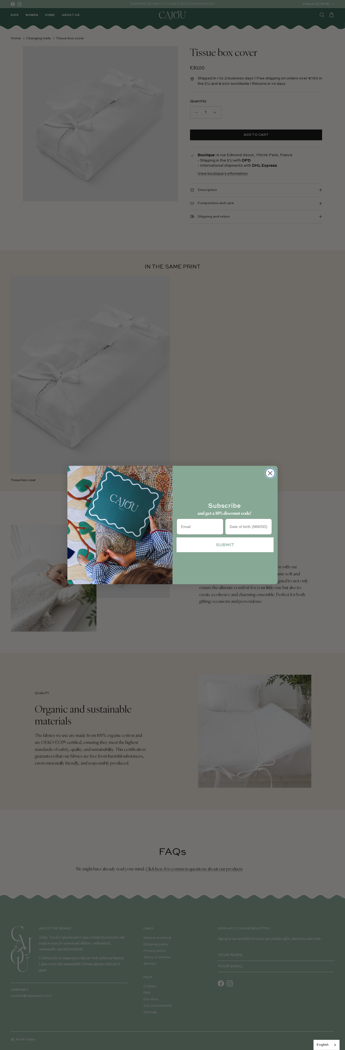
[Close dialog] (270, 473)
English (322, 1044)
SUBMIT (225, 545)
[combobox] (326, 1045)
